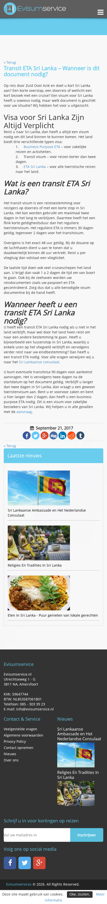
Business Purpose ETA (42, 146)
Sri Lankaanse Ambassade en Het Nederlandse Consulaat (79, 734)
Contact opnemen (18, 747)
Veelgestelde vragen (20, 729)
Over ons (11, 760)
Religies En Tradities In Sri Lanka (78, 775)
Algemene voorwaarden (23, 735)
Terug (10, 62)
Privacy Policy (15, 741)
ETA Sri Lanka (35, 166)
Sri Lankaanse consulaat (39, 362)
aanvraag (24, 411)
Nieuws (10, 753)
